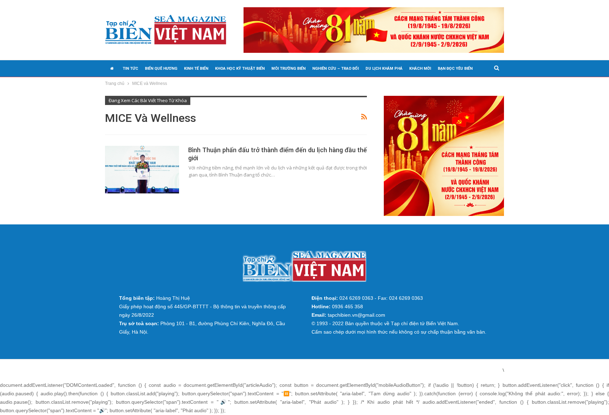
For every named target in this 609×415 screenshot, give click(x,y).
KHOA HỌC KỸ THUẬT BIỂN (240, 68)
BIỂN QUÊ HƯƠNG (161, 68)
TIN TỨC (130, 68)
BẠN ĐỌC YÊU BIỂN (455, 68)
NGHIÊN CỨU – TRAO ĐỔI (335, 68)
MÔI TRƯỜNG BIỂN (288, 68)
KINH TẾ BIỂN (196, 68)
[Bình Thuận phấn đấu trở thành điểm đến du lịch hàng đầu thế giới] (142, 169)
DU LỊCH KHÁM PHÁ (383, 68)
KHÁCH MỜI (420, 68)
